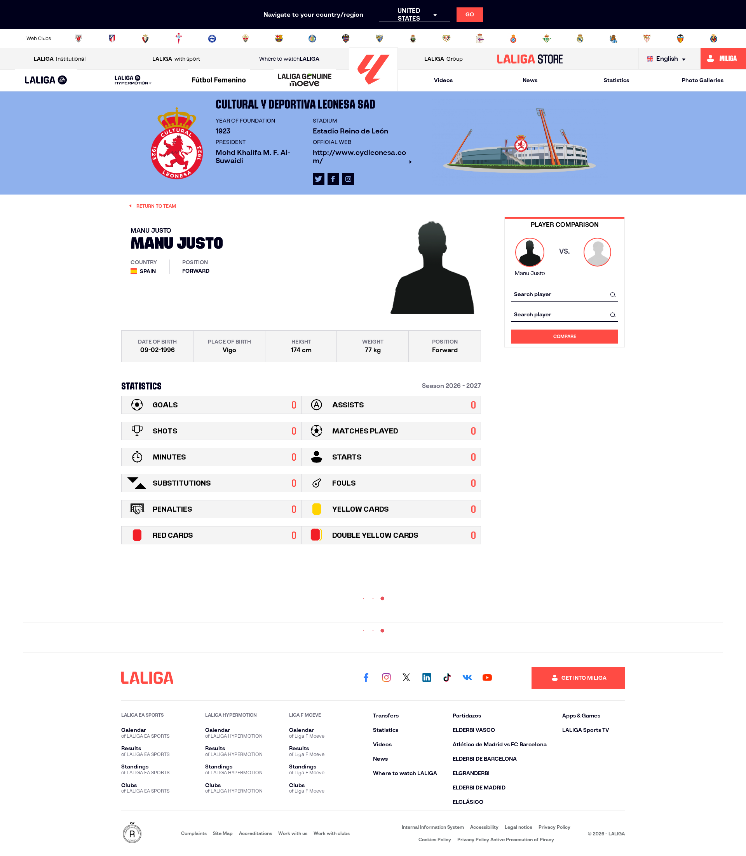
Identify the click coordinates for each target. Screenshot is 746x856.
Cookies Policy (434, 839)
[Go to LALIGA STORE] (530, 58)
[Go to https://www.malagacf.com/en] (379, 38)
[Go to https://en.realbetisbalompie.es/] (547, 38)
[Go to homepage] (373, 87)
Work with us (292, 833)
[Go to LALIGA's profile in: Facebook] (366, 678)
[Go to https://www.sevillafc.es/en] (647, 38)
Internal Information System (433, 827)
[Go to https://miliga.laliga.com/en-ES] (723, 58)
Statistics (616, 80)
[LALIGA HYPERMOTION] (133, 80)
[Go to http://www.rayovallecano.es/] (446, 38)
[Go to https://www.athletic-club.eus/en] (78, 38)
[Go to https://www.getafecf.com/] (312, 38)
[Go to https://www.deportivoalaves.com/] (212, 38)
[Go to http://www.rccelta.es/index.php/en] (179, 38)
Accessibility (484, 827)
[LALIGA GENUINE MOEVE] (304, 80)
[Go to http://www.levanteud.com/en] (346, 38)
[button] (46, 80)
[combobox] (564, 294)
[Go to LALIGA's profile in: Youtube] (487, 678)
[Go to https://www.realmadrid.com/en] (580, 38)
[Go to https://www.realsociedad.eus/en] (613, 38)
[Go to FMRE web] (132, 833)
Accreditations (255, 833)
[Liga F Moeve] (219, 80)
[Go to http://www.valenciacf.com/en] (680, 38)
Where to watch (289, 59)
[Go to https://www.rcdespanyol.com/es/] (513, 38)
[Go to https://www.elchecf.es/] (245, 38)
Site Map (223, 833)
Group (443, 59)
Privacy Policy (554, 827)
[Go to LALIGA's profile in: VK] (467, 678)
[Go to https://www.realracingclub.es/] (413, 38)
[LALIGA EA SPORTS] (46, 80)
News (530, 80)
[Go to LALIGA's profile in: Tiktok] (447, 678)
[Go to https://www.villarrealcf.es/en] (714, 38)
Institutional (59, 59)
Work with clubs (332, 833)
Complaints (194, 833)
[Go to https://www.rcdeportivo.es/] (480, 38)
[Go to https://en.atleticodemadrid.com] (112, 38)
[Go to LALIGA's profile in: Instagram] (348, 179)
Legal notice (518, 827)
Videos (443, 80)
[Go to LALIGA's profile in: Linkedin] (427, 678)
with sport (176, 59)
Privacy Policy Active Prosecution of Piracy (505, 839)
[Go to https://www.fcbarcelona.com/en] (279, 38)
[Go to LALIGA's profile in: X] (318, 179)
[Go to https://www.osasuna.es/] (145, 38)
